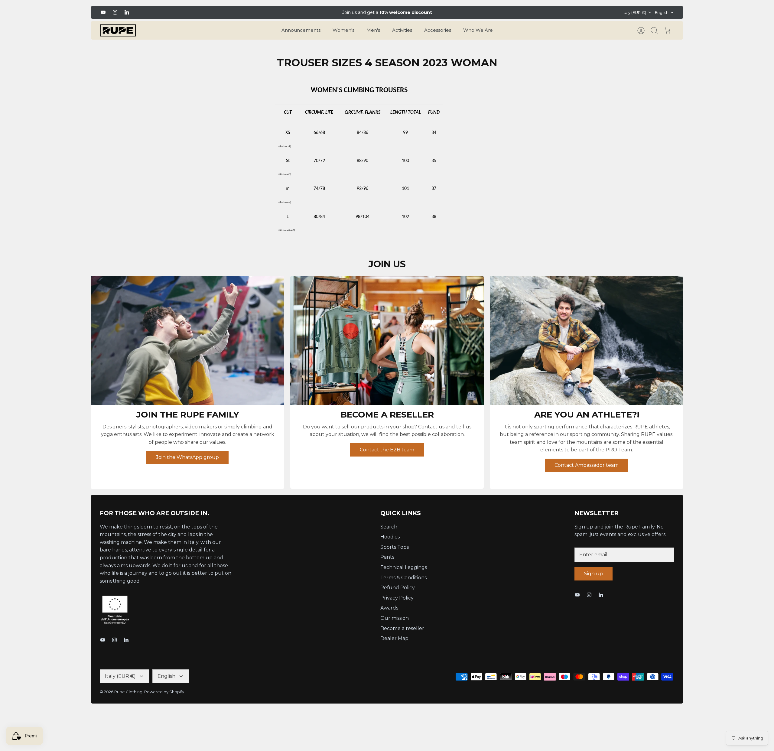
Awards (389, 608)
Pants (387, 557)
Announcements (300, 30)
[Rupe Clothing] (118, 30)
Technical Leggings (403, 567)
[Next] (483, 12)
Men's (373, 30)
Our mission (394, 618)
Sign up (593, 574)
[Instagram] (115, 12)
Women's (343, 30)
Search (388, 527)
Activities (402, 30)
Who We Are (478, 30)
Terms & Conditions (403, 577)
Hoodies (390, 537)
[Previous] (290, 12)
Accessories (437, 30)
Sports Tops (394, 547)
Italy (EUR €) (634, 12)
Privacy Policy (397, 598)
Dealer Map (394, 638)
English (661, 12)
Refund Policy (397, 587)
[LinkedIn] (127, 12)
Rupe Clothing (128, 691)
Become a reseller (402, 628)
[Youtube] (103, 12)
